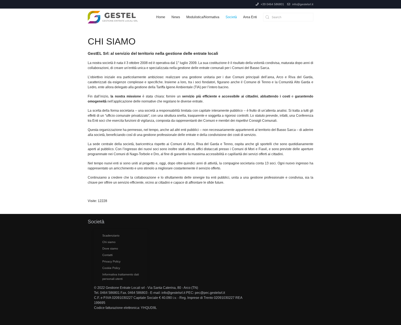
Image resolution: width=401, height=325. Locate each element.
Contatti (107, 255)
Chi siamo (108, 242)
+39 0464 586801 (272, 4)
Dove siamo (110, 248)
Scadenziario (110, 235)
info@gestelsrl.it (302, 4)
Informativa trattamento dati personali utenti (120, 276)
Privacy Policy (111, 261)
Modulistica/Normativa (202, 17)
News (175, 17)
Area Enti (250, 17)
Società (231, 17)
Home (160, 17)
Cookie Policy (111, 268)
